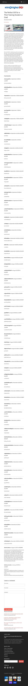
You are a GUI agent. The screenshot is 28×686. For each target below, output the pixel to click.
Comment (6, 592)
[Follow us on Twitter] (8, 668)
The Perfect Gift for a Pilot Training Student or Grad (13, 627)
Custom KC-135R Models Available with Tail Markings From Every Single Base (12, 618)
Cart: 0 (23, 2)
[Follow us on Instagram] (13, 668)
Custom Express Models (8, 651)
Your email (6, 587)
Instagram (6, 656)
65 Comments (6, 22)
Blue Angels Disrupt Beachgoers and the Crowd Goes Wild (13, 623)
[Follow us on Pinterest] (10, 668)
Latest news (7, 634)
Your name (6, 583)
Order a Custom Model (8, 648)
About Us (6, 654)
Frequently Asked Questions (9, 653)
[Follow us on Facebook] (5, 668)
